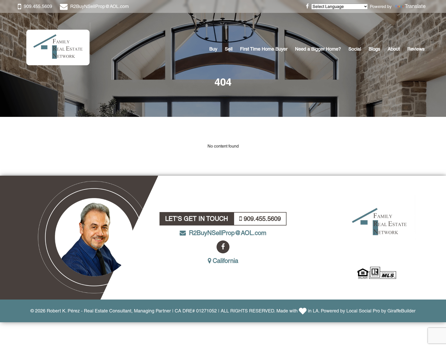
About (394, 49)
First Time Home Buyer (264, 49)
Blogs (374, 49)
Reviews (416, 49)
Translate (415, 6)
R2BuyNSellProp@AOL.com (99, 6)
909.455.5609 (38, 6)
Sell (229, 49)
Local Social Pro (363, 310)
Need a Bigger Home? (318, 49)
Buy (213, 49)
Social (354, 49)
